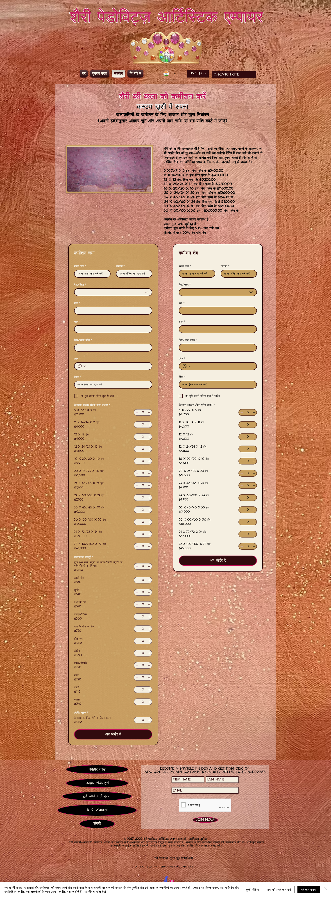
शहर (77, 321)
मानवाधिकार (187, 858)
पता (77, 303)
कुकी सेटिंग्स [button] (252, 889)
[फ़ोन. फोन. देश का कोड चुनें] (81, 366)
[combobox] (113, 292)
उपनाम (120, 266)
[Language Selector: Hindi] (169, 73)
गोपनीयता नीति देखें (95, 891)
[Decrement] (137, 412)
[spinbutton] (143, 412)
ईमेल (77, 377)
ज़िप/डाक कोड (83, 340)
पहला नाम (80, 266)
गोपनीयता (163, 858)
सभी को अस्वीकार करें (279, 889)
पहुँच (178, 858)
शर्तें (156, 858)
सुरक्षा (172, 858)
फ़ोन (77, 358)
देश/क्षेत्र (80, 284)
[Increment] (149, 412)
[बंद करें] (325, 889)
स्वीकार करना (308, 889)
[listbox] (198, 74)
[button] (198, 74)
